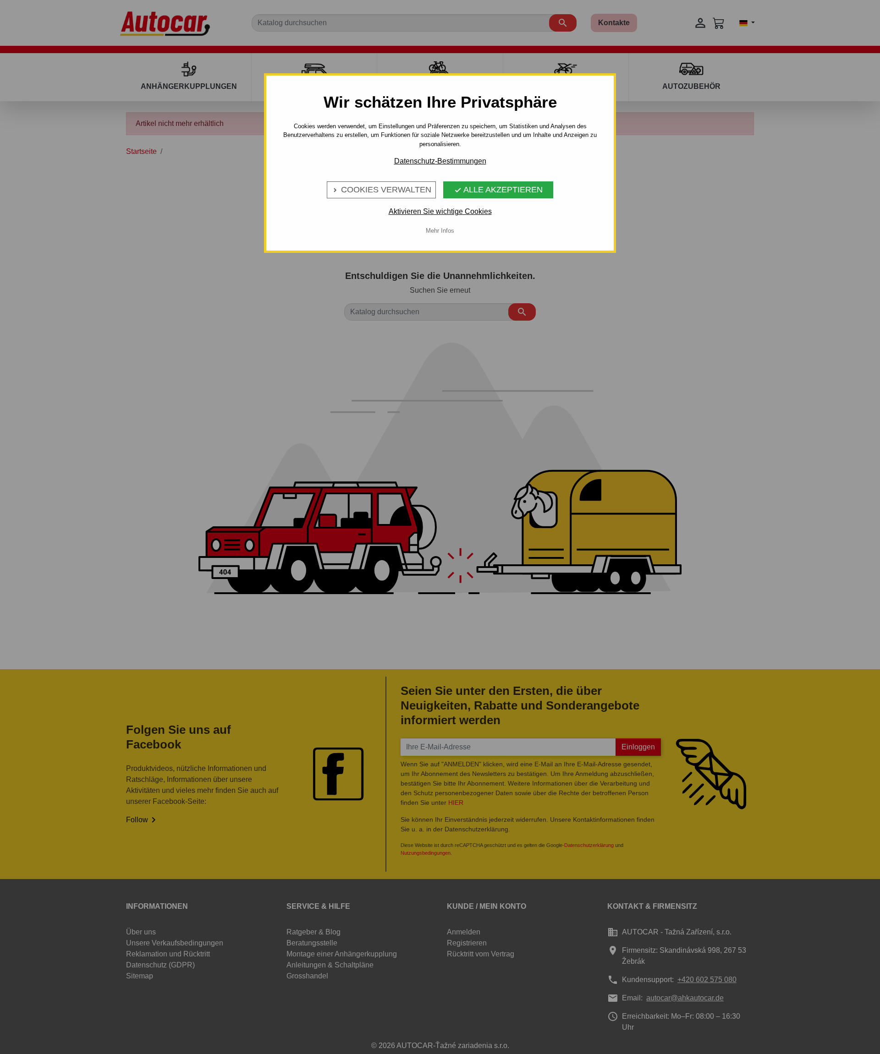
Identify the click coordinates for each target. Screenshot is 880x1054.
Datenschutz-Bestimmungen (440, 161)
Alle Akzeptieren (498, 189)
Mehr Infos (440, 230)
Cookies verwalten (381, 189)
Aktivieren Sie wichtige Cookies (440, 211)
